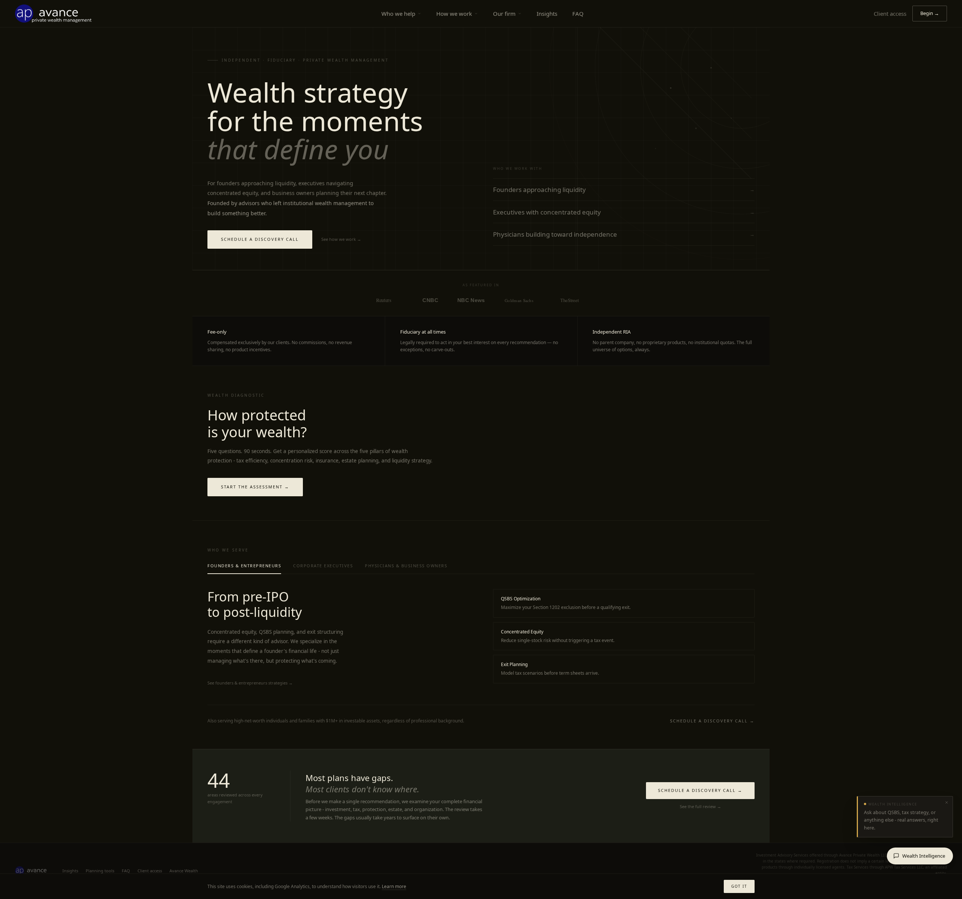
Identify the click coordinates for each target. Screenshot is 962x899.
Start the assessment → (255, 487)
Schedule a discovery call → (712, 721)
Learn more (394, 886)
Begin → (929, 13)
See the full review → (700, 806)
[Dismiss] (946, 802)
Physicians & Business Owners (406, 565)
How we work (454, 13)
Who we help (398, 13)
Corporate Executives (323, 565)
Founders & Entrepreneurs (244, 565)
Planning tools (100, 870)
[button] (905, 816)
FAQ (578, 13)
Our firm (504, 13)
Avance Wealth (183, 870)
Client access (890, 13)
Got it (739, 886)
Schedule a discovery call (260, 239)
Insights (547, 13)
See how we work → (341, 239)
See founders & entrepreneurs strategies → (250, 683)
